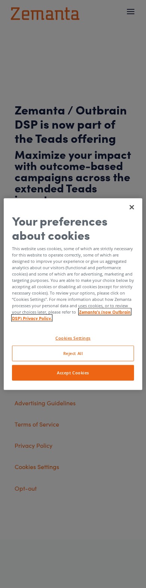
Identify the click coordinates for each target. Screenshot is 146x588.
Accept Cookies (73, 372)
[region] (73, 294)
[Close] (132, 207)
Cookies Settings (73, 338)
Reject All (73, 353)
